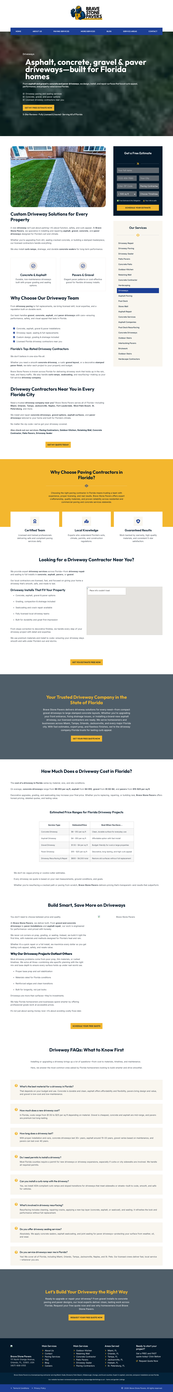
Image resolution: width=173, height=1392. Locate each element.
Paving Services (61, 31)
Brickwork (123, 348)
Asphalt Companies (127, 322)
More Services (88, 31)
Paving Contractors (49, 430)
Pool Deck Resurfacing (128, 327)
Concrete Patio (125, 264)
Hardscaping (124, 285)
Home (18, 31)
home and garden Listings (115, 1379)
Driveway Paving (126, 248)
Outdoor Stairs (125, 338)
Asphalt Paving (125, 296)
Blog (109, 31)
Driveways (123, 290)
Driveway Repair (126, 243)
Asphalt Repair (125, 311)
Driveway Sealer (44, 433)
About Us (37, 31)
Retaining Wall (84, 430)
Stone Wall (123, 306)
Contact (153, 31)
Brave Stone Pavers (21, 1356)
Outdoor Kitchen (68, 430)
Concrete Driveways (127, 332)
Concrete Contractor (127, 280)
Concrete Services (127, 317)
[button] (13, 176)
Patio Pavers (28, 433)
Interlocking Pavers (127, 343)
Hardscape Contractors (129, 359)
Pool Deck (123, 301)
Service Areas (130, 31)
